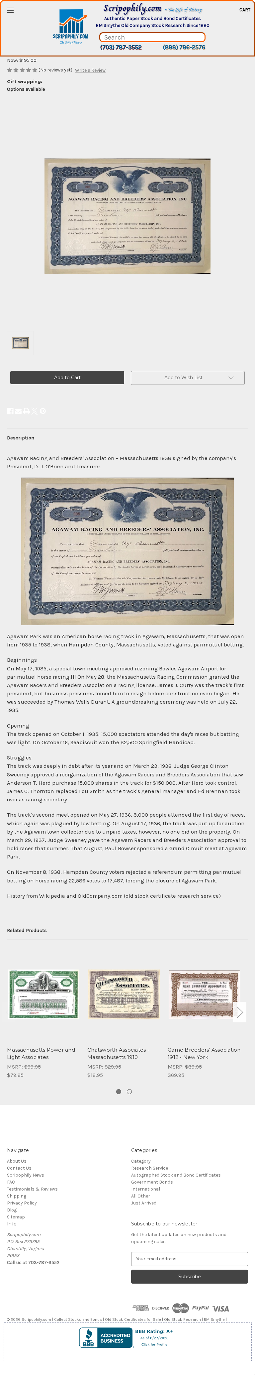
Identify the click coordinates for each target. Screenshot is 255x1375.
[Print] (26, 411)
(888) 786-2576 (184, 47)
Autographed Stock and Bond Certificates (176, 1175)
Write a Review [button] (90, 70)
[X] (34, 411)
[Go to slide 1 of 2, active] (118, 1091)
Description (20, 438)
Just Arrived (143, 1203)
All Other (140, 1196)
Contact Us (19, 1168)
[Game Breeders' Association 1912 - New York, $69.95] (204, 995)
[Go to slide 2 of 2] (129, 1091)
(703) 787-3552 (120, 47)
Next (239, 1012)
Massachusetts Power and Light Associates (41, 1054)
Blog (12, 1210)
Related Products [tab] (27, 930)
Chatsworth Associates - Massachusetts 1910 (118, 1054)
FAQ (11, 1182)
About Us (17, 1161)
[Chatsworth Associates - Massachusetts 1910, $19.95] (124, 995)
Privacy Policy (22, 1203)
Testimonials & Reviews (32, 1189)
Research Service (149, 1168)
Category (141, 1161)
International (145, 1189)
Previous (8, 1012)
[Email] (18, 411)
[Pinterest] (43, 411)
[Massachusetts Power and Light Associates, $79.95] (43, 995)
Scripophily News (25, 1175)
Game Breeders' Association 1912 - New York (204, 1054)
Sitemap (16, 1217)
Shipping (16, 1196)
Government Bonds (152, 1182)
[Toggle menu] (10, 10)
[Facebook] (10, 411)
